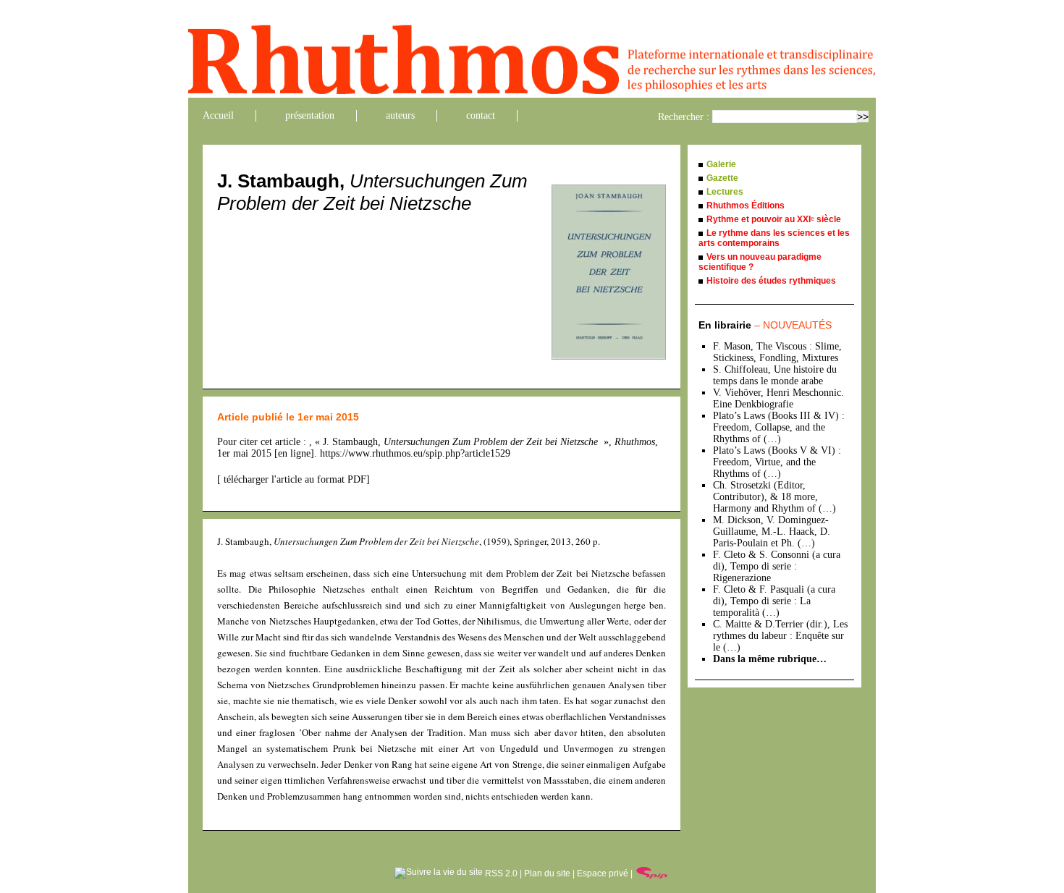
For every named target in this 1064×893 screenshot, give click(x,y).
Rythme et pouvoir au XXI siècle (773, 219)
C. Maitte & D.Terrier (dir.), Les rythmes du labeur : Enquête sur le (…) (780, 636)
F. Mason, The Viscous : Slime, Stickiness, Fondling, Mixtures (777, 352)
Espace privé (602, 873)
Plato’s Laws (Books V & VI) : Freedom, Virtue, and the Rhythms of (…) (777, 462)
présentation (309, 115)
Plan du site (547, 873)
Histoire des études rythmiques (771, 281)
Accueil (218, 115)
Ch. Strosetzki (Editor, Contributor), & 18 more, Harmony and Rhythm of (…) (774, 497)
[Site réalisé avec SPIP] (652, 873)
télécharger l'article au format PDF (293, 479)
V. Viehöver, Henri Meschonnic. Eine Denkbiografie (778, 398)
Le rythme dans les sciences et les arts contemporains (774, 238)
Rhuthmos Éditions (745, 205)
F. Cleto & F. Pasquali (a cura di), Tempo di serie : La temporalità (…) (774, 601)
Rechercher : (683, 116)
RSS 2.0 (500, 873)
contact (480, 115)
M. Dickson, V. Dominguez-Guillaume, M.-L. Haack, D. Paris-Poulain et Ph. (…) (771, 532)
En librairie (765, 325)
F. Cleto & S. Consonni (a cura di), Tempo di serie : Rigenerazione (776, 566)
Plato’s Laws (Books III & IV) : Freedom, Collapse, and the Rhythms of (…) (779, 427)
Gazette (722, 178)
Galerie (721, 164)
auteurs (400, 115)
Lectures (724, 192)
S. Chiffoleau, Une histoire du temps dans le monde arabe (775, 375)
